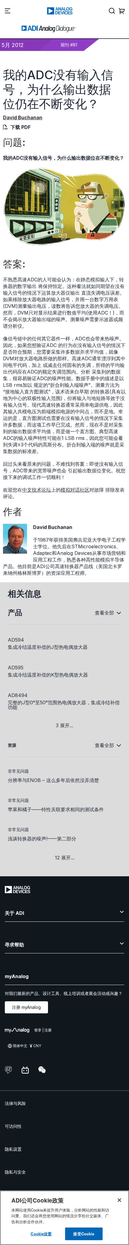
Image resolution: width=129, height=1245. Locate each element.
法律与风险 (15, 1103)
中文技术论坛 (36, 490)
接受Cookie (83, 1234)
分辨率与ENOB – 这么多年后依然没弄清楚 (53, 780)
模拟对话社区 (75, 490)
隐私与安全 (15, 1172)
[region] (64, 1217)
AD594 (16, 640)
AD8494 (18, 695)
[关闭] (119, 1200)
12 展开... (64, 858)
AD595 (15, 668)
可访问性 (13, 1126)
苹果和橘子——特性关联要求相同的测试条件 (56, 809)
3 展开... (64, 725)
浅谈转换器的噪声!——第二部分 (42, 839)
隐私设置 (13, 1149)
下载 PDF (20, 127)
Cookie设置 (41, 1234)
